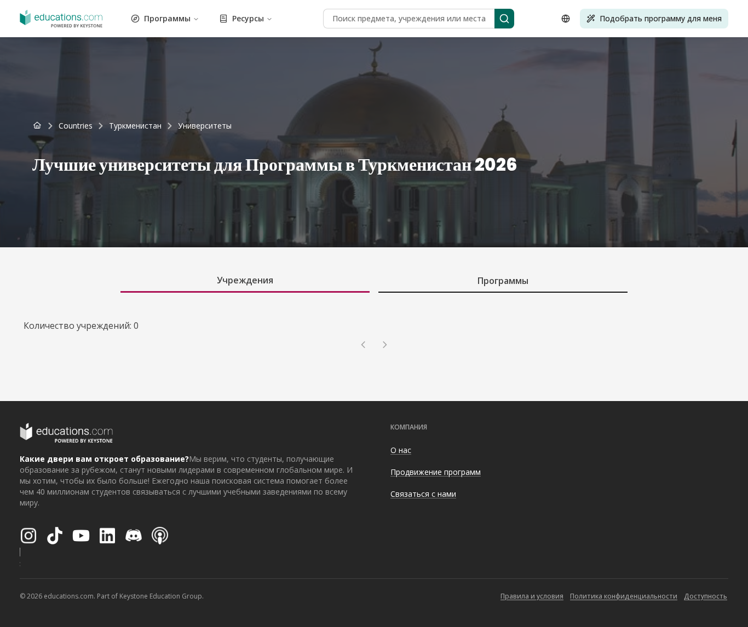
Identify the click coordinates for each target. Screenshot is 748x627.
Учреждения (245, 280)
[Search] (504, 18)
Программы (167, 18)
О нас (400, 450)
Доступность (705, 596)
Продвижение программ (435, 472)
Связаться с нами (423, 494)
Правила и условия (531, 596)
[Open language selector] (566, 18)
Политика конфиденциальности (623, 596)
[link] (205, 125)
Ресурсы (248, 18)
